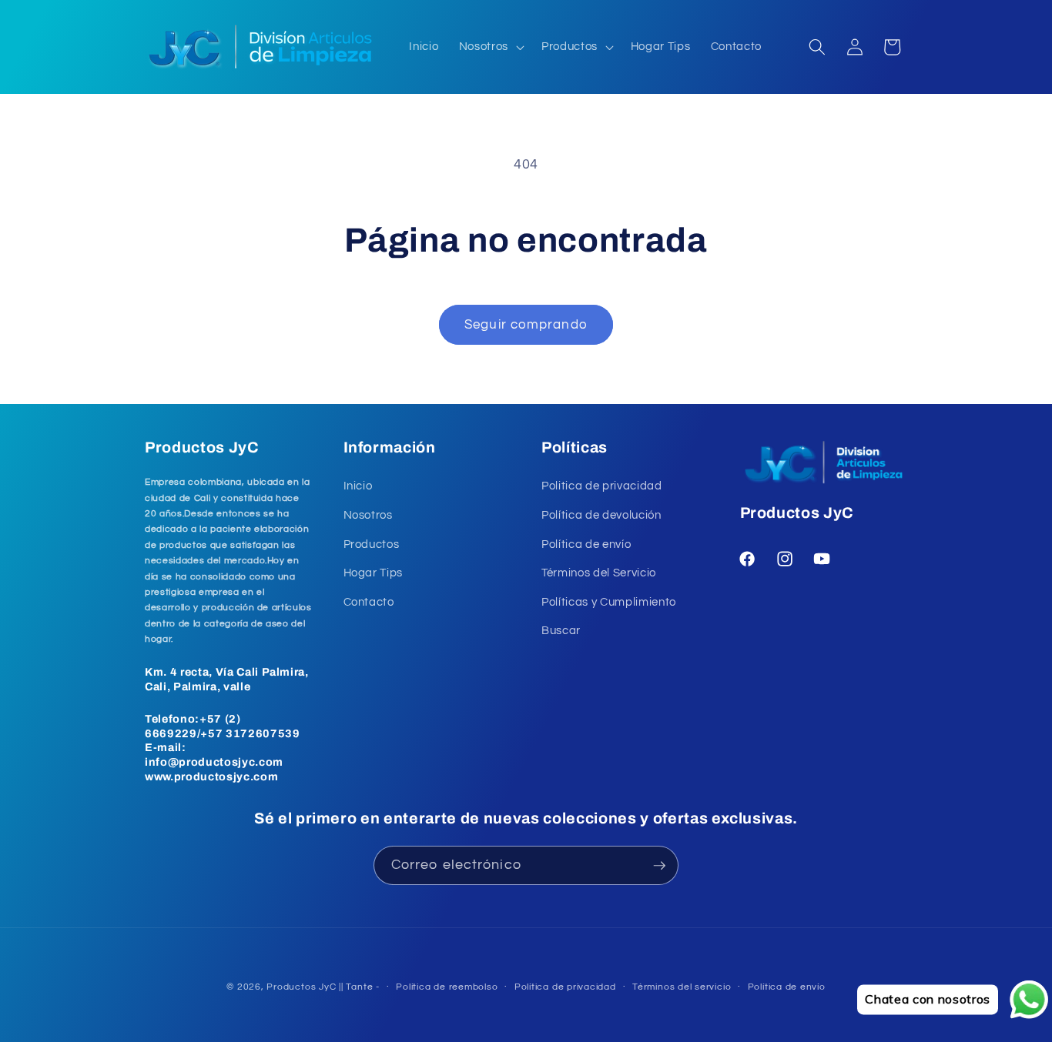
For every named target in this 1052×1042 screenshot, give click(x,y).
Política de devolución (601, 515)
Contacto (368, 602)
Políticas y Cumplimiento (608, 602)
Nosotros (368, 515)
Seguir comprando (526, 324)
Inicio (358, 485)
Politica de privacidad (601, 485)
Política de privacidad (565, 987)
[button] (490, 47)
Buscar (561, 630)
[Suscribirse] (659, 866)
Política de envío (586, 544)
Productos (371, 544)
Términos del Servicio (598, 572)
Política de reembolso (447, 987)
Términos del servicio (681, 987)
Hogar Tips (373, 572)
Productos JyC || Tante (319, 987)
